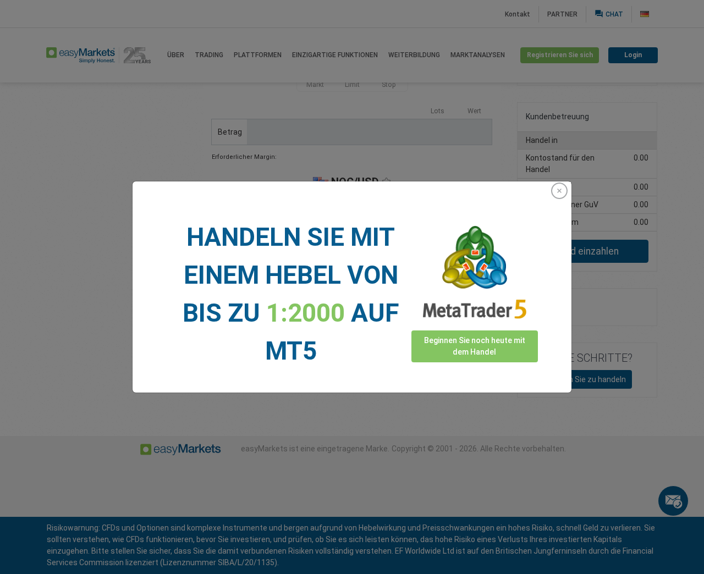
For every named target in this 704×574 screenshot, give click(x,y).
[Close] (559, 191)
